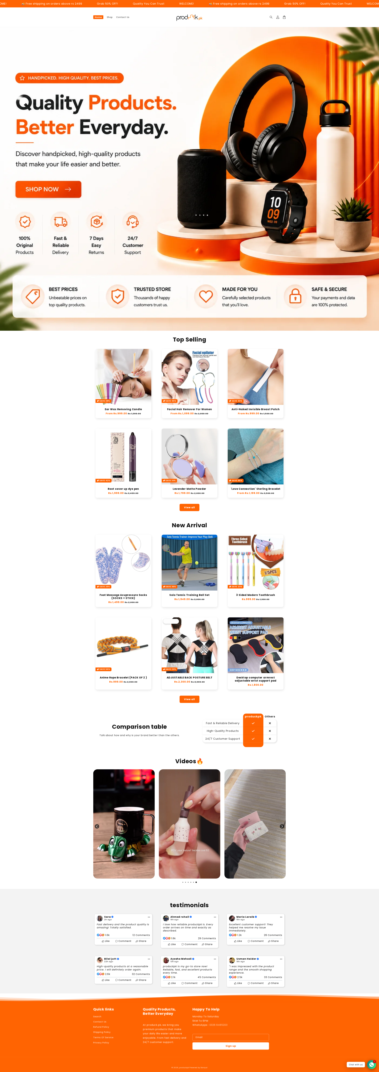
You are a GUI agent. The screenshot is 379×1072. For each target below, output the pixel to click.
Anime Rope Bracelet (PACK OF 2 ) (123, 677)
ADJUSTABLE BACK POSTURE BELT (189, 677)
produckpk (184, 1067)
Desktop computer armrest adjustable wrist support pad (255, 679)
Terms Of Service (103, 1037)
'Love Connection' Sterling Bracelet (255, 488)
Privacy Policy (101, 1042)
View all (189, 507)
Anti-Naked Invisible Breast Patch (256, 409)
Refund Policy (101, 1026)
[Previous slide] (97, 826)
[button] (271, 17)
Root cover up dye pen (123, 488)
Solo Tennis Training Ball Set (189, 595)
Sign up (231, 1046)
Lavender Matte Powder (189, 488)
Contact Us (99, 1021)
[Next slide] (282, 826)
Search (97, 1016)
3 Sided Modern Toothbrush (255, 595)
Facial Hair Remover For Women (189, 409)
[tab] (183, 882)
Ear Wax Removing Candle (123, 409)
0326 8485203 (218, 1025)
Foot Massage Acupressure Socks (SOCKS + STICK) (123, 597)
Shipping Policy (102, 1032)
